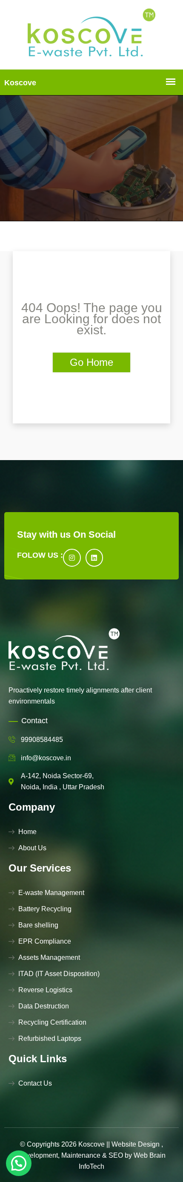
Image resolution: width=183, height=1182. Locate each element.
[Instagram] (72, 558)
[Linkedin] (94, 558)
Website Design (136, 1144)
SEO (116, 1155)
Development (37, 1155)
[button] (18, 1163)
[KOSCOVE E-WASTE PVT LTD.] (91, 35)
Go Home (91, 362)
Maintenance (80, 1155)
